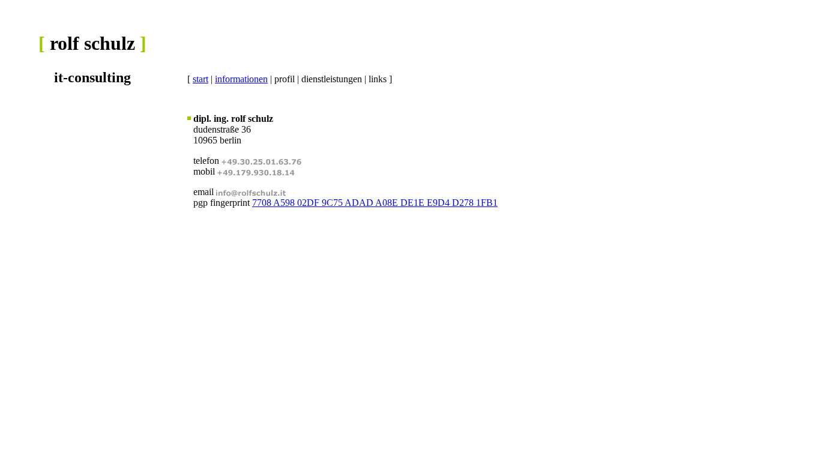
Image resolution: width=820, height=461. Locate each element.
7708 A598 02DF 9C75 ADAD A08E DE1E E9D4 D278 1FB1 (375, 202)
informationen (241, 79)
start (200, 79)
